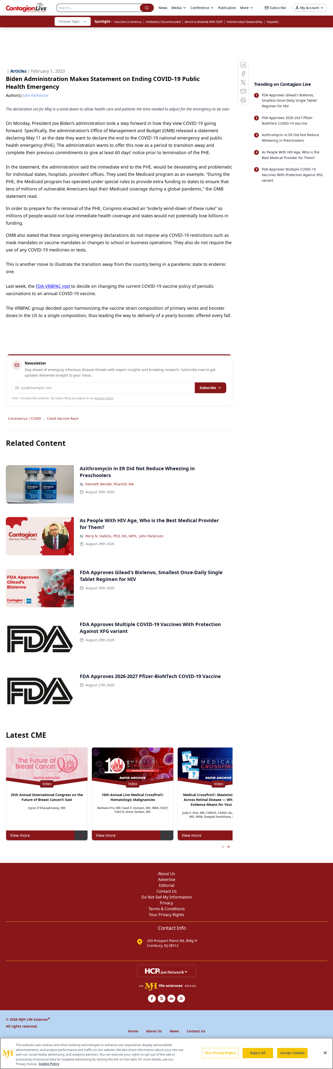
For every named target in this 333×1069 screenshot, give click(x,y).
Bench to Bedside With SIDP (204, 22)
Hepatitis (272, 22)
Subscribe (208, 387)
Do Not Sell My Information (166, 897)
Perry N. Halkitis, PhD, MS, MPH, (111, 536)
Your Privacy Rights (166, 914)
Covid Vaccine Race (62, 418)
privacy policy (104, 398)
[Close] (325, 1053)
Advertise (166, 879)
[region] (166, 1053)
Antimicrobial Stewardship (244, 22)
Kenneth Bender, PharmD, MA (109, 484)
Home (133, 1031)
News (162, 7)
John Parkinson (151, 536)
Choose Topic (69, 21)
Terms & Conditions (166, 908)
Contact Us (167, 891)
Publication (227, 7)
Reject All (257, 1053)
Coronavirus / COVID (24, 418)
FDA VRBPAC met (53, 286)
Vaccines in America (128, 22)
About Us (166, 873)
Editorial (166, 885)
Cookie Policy (49, 1064)
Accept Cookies (292, 1053)
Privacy (166, 903)
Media (176, 7)
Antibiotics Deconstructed (163, 22)
